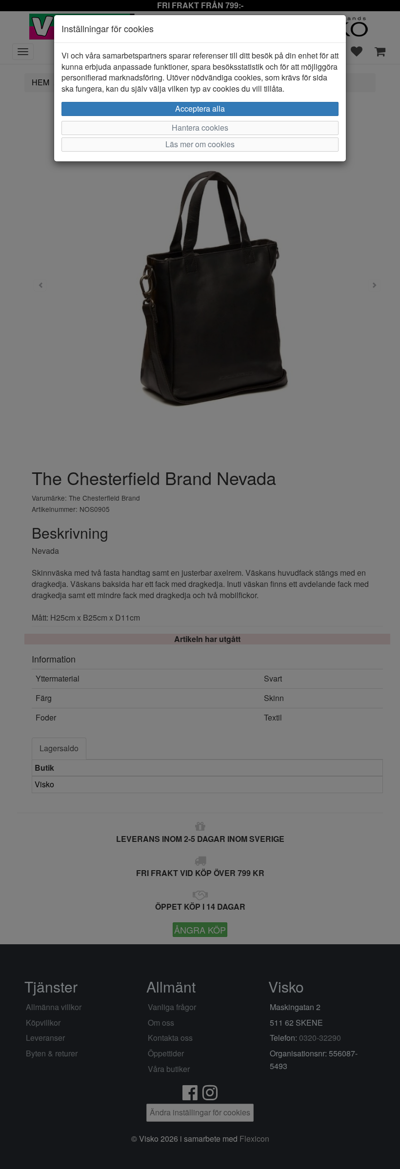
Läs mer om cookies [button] (200, 144)
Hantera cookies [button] (200, 127)
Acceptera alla (200, 108)
